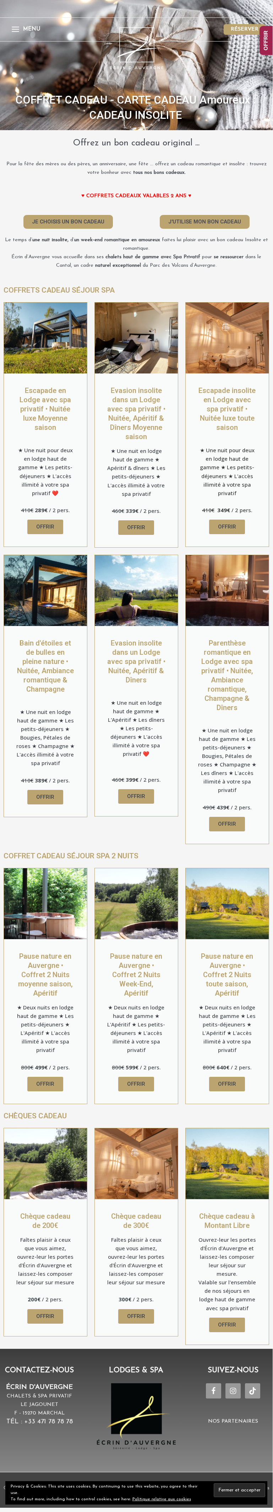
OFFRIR (266, 40)
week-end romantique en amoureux (120, 240)
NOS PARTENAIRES (233, 1421)
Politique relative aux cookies (161, 1499)
